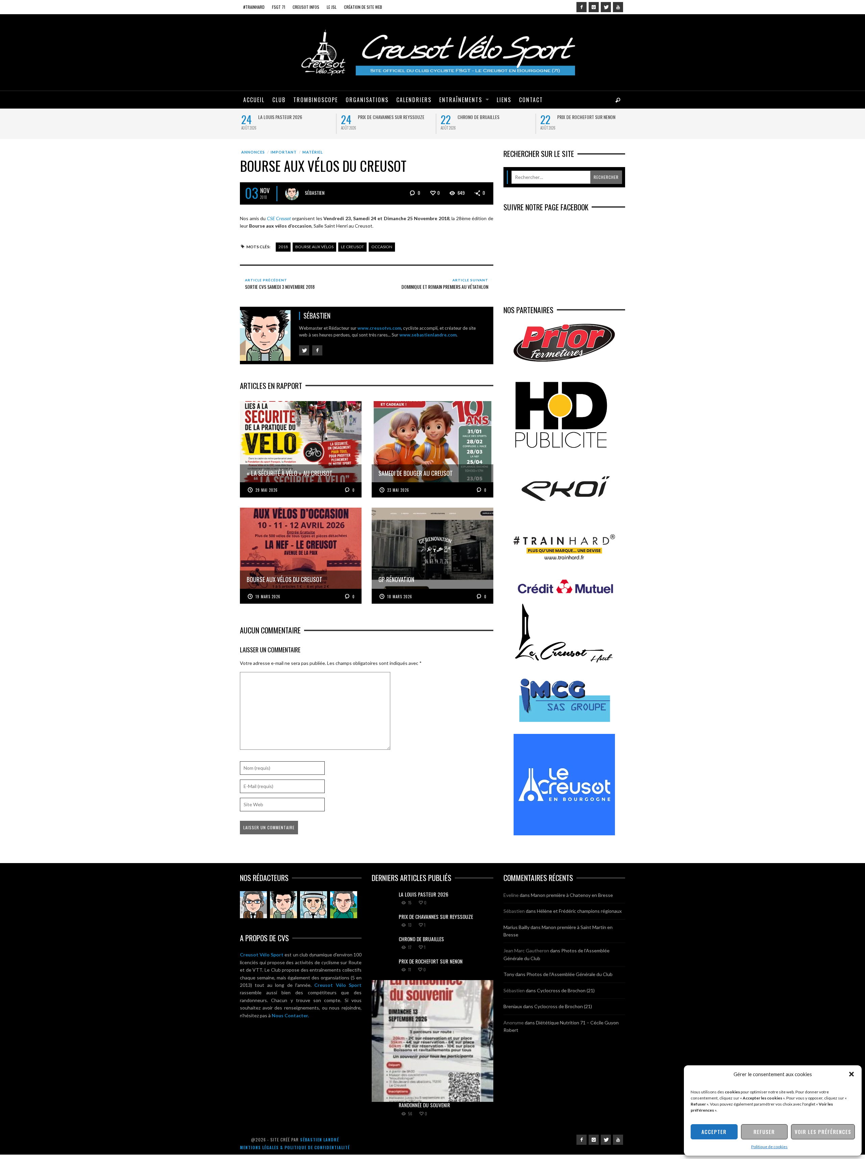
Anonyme (513, 1022)
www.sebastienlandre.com (427, 335)
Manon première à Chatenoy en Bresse (572, 895)
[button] (851, 1074)
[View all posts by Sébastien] (292, 193)
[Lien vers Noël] (253, 904)
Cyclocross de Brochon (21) (566, 990)
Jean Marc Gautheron (526, 950)
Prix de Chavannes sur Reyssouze (389, 117)
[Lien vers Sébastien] (283, 904)
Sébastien (314, 192)
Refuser (764, 1131)
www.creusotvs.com (379, 328)
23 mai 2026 (398, 490)
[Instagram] (594, 7)
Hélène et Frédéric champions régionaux (579, 911)
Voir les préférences (823, 1131)
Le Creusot (352, 246)
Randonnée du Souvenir (424, 1105)
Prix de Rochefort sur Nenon (585, 117)
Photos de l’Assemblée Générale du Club (569, 974)
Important (284, 152)
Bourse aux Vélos (314, 246)
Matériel (312, 152)
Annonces (253, 152)
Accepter (713, 1131)
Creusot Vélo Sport (261, 954)
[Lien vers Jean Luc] (313, 904)
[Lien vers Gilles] (343, 904)
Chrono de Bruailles (477, 117)
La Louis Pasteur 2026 (279, 117)
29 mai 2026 (266, 490)
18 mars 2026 (399, 596)
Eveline (511, 895)
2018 (283, 246)
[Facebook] (581, 7)
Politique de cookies (769, 1146)
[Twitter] (606, 7)
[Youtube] (618, 7)
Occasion (381, 246)
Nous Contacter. (290, 1015)
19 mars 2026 (267, 596)
